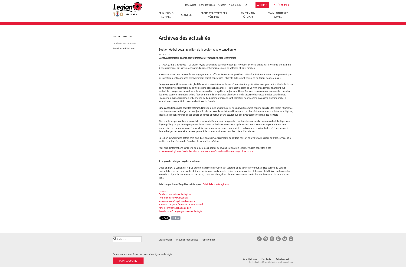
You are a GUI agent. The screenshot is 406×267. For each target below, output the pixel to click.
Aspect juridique (250, 259)
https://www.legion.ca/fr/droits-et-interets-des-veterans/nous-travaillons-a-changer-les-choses (206, 151)
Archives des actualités (125, 43)
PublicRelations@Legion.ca (216, 184)
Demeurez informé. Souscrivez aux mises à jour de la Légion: (143, 254)
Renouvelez (190, 4)
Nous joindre (235, 4)
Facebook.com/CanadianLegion (175, 194)
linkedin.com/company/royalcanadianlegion (181, 211)
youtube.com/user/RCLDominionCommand (181, 204)
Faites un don (208, 239)
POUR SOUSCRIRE (128, 260)
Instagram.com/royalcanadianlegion (177, 201)
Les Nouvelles (165, 239)
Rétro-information (283, 259)
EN (246, 4)
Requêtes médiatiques (124, 48)
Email (177, 218)
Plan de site (266, 259)
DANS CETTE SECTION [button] (122, 37)
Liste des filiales (207, 4)
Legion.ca (163, 191)
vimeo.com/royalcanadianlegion (175, 207)
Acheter (222, 4)
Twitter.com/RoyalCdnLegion (173, 197)
